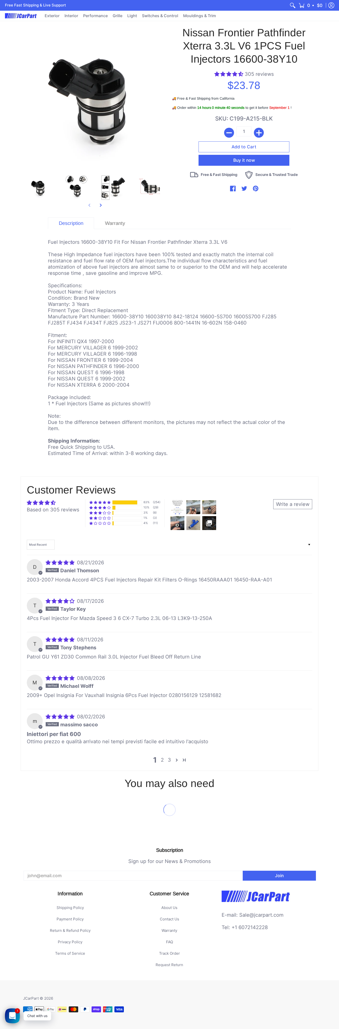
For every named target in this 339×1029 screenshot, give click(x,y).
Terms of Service (70, 953)
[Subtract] (229, 133)
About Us (169, 907)
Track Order (169, 953)
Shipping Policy (70, 907)
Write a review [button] (292, 504)
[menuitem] (292, 5)
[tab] (71, 223)
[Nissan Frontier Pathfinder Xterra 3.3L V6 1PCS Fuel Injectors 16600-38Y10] (39, 187)
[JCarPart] (21, 16)
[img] (61, 563)
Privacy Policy (70, 942)
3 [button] (169, 760)
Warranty (169, 930)
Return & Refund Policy (70, 930)
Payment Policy (70, 919)
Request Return (169, 964)
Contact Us (169, 919)
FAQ (169, 942)
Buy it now (244, 160)
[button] (311, 5)
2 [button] (162, 760)
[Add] (259, 133)
